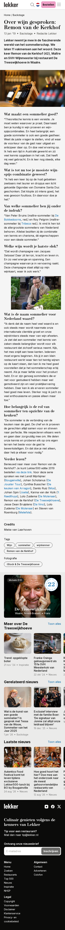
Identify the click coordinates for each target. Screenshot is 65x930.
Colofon (38, 874)
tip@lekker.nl (30, 835)
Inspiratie (9, 886)
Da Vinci (39, 504)
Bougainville (12, 480)
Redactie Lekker (47, 33)
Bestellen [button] (48, 4)
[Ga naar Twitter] (59, 807)
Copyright (9, 901)
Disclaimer (9, 909)
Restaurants (10, 874)
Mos (52, 488)
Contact (38, 866)
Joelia (24, 492)
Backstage (18, 15)
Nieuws (8, 882)
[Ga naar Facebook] (53, 807)
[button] (32, 5)
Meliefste (24, 512)
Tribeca (26, 223)
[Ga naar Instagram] (46, 807)
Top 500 (9, 878)
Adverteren (40, 870)
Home (7, 15)
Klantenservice (12, 913)
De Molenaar (47, 496)
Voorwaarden (11, 905)
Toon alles (54, 623)
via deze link (24, 472)
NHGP (7, 890)
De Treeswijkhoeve (47, 500)
